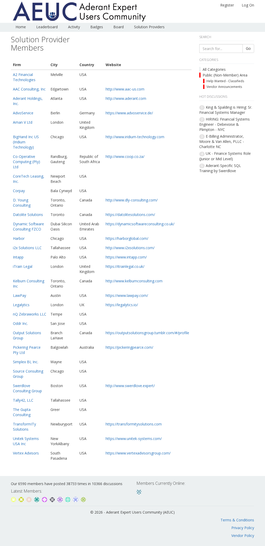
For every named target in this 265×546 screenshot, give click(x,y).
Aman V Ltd (22, 122)
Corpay (19, 190)
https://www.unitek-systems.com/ (134, 438)
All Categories (214, 69)
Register (227, 5)
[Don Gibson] (22, 498)
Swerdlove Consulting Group (27, 388)
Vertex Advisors (26, 453)
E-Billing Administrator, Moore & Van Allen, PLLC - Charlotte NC (221, 141)
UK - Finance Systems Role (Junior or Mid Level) (225, 156)
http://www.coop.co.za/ (125, 156)
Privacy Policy (242, 527)
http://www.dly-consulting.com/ (132, 200)
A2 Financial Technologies (24, 77)
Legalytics (21, 304)
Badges (96, 26)
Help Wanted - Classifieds (225, 81)
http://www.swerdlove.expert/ (130, 385)
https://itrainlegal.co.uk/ (125, 266)
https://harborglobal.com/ (127, 238)
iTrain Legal (22, 266)
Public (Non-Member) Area (225, 75)
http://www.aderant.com (126, 98)
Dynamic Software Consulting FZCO (28, 226)
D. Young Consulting (22, 203)
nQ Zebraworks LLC (29, 314)
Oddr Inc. (20, 323)
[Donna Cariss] (139, 491)
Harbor (19, 238)
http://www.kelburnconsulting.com (134, 280)
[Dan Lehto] (14, 498)
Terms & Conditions (237, 519)
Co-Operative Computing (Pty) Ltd (26, 161)
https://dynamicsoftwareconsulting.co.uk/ (140, 223)
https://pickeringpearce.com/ (129, 347)
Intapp (18, 257)
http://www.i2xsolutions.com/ (130, 247)
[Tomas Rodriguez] (45, 498)
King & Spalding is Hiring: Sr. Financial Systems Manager (225, 110)
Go (248, 48)
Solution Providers (149, 26)
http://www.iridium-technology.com (135, 136)
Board (118, 26)
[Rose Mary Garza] (76, 498)
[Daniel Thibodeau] (29, 498)
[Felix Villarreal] (53, 498)
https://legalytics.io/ (122, 304)
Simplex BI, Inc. (25, 361)
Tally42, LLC (23, 400)
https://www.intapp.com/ (126, 257)
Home (21, 26)
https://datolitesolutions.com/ (130, 214)
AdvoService (23, 112)
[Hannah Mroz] (83, 498)
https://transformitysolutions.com (134, 424)
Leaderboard (47, 26)
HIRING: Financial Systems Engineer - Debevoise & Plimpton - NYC (224, 124)
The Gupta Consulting (22, 412)
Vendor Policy (242, 535)
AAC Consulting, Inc (29, 89)
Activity (74, 26)
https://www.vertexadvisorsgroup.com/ (138, 453)
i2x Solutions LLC (27, 247)
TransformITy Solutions (24, 427)
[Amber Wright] (68, 498)
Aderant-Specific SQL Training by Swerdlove (220, 168)
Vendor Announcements (224, 87)
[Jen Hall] (60, 498)
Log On (248, 5)
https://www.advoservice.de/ (129, 112)
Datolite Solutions (28, 214)
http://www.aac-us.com (125, 89)
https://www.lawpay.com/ (127, 295)
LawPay (19, 295)
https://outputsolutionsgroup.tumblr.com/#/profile (147, 332)
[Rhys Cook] (37, 498)
